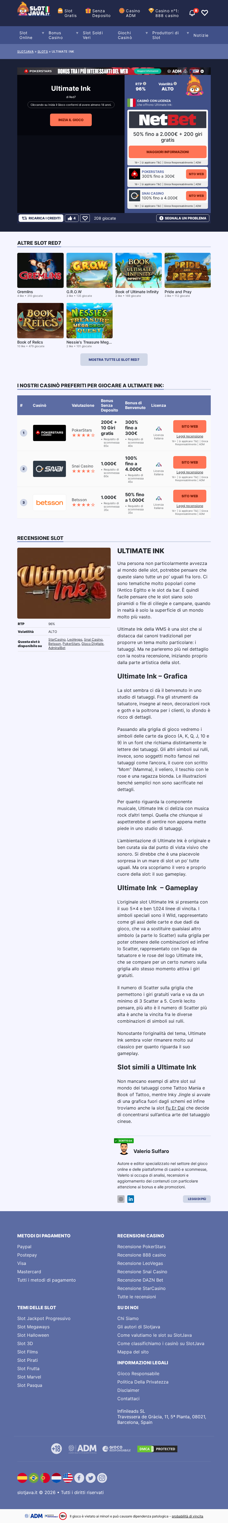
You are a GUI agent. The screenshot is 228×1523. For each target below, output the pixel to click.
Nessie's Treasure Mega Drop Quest (99, 342)
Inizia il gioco (70, 120)
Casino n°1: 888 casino (167, 13)
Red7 (72, 97)
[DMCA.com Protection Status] (157, 1449)
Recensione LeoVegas (140, 1263)
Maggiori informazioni (168, 152)
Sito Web (196, 174)
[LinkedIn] (130, 1199)
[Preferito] (85, 218)
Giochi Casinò (125, 35)
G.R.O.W (74, 291)
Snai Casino (93, 639)
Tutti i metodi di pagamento (46, 1280)
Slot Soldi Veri (93, 35)
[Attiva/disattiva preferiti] (205, 13)
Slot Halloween (33, 1335)
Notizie (201, 35)
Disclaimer (128, 1390)
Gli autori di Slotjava (138, 1326)
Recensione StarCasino (141, 1288)
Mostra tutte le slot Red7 (114, 360)
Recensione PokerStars (141, 1246)
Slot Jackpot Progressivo (44, 1318)
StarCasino (57, 639)
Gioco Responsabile (138, 1373)
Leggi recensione (190, 436)
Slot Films (27, 1352)
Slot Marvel (29, 1377)
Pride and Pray (178, 291)
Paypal (24, 1246)
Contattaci (128, 1398)
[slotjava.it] (34, 13)
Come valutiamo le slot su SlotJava (154, 1335)
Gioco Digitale (92, 643)
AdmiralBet (56, 648)
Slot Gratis (71, 13)
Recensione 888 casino (141, 1255)
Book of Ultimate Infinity (137, 291)
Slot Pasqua (29, 1385)
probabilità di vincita (187, 1516)
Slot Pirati (27, 1360)
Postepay (27, 1255)
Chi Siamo (128, 1318)
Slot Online (26, 35)
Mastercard (29, 1271)
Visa (21, 1263)
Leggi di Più (197, 1199)
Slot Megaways (33, 1326)
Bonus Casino (56, 35)
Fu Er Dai (175, 1108)
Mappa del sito (133, 1352)
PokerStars (71, 643)
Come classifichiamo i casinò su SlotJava (160, 1343)
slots (43, 51)
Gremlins (25, 291)
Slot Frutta (28, 1368)
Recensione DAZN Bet (140, 1280)
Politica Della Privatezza (142, 1382)
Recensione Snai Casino (142, 1271)
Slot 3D (25, 1343)
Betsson (54, 643)
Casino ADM (133, 13)
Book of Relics (30, 342)
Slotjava (25, 51)
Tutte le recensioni (136, 1296)
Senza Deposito (101, 13)
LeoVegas (74, 639)
